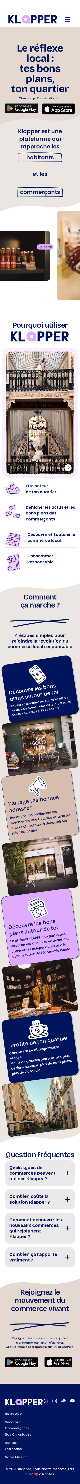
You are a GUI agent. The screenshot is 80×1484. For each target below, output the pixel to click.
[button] (67, 19)
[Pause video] (68, 467)
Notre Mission (16, 1457)
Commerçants (17, 1428)
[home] (33, 20)
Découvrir (13, 1422)
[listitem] (40, 1173)
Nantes (11, 1442)
